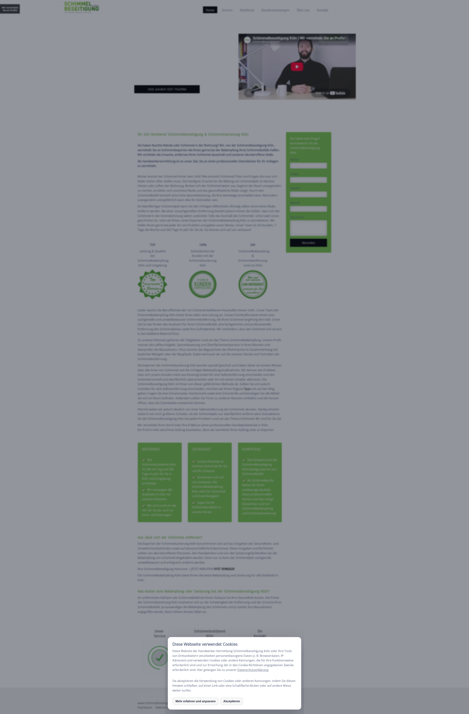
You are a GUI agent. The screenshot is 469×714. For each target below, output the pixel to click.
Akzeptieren (231, 701)
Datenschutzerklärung (252, 670)
